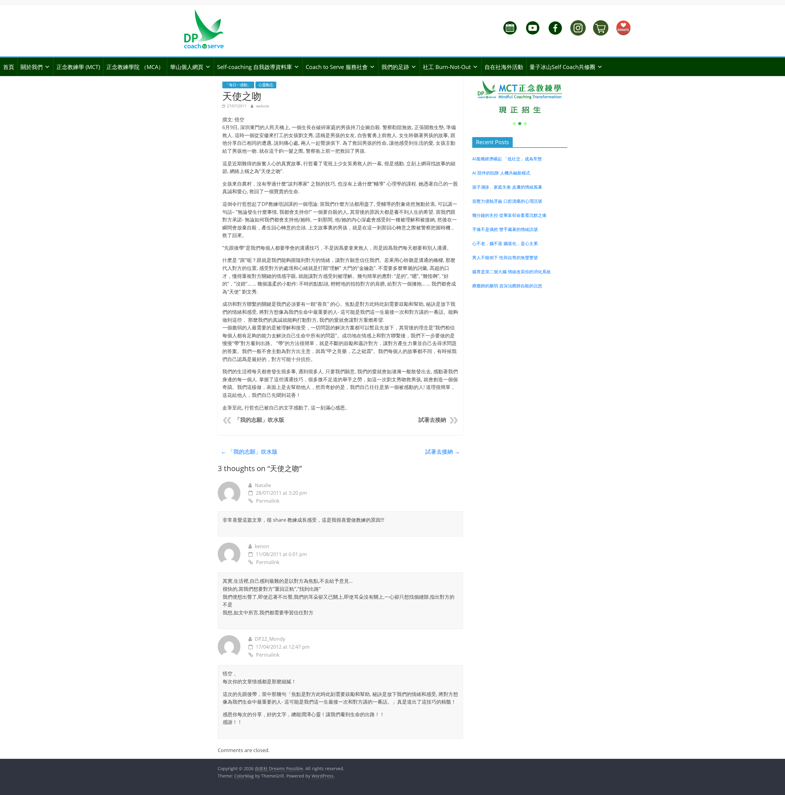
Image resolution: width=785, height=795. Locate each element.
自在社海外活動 (503, 67)
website (262, 106)
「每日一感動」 (238, 84)
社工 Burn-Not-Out (447, 67)
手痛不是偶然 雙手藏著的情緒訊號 (505, 229)
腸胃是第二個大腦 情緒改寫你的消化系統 (511, 272)
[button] (519, 97)
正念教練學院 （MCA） (135, 67)
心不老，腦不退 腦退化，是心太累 (505, 243)
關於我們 (32, 67)
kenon (262, 546)
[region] (519, 101)
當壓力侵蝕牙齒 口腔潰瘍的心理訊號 (507, 201)
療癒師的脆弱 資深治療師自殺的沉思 (507, 286)
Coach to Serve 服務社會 (337, 67)
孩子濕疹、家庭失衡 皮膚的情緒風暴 (507, 187)
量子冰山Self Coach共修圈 (562, 67)
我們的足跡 (395, 67)
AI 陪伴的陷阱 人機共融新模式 (501, 173)
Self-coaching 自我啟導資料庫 (254, 67)
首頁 (8, 67)
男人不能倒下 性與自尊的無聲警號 (505, 257)
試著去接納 (432, 420)
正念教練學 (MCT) (78, 67)
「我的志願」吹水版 (259, 420)
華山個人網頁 (186, 67)
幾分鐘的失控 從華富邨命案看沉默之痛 (509, 215)
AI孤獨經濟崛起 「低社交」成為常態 (507, 159)
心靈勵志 (265, 84)
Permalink (267, 500)
